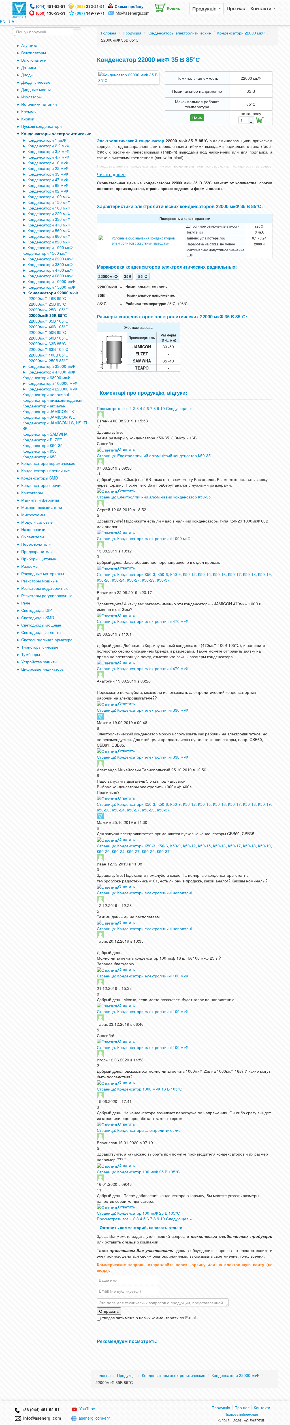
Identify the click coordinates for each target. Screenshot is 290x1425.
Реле (25, 603)
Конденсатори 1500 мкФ (45, 253)
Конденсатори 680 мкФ (49, 236)
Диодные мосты (36, 89)
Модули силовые (37, 522)
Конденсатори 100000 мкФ (52, 383)
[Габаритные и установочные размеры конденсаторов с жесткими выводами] (112, 351)
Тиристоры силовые (39, 647)
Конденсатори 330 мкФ (49, 219)
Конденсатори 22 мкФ (47, 168)
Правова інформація (241, 1414)
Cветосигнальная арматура (46, 639)
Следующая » (179, 408)
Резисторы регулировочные (46, 595)
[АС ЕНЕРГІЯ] (19, 9)
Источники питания (39, 104)
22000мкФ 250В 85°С (48, 360)
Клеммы (29, 111)
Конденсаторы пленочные (45, 470)
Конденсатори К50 (39, 451)
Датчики (28, 67)
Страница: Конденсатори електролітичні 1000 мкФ (144, 538)
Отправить (109, 1311)
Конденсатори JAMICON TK (48, 411)
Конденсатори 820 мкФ (49, 242)
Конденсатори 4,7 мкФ (48, 157)
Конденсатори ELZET (42, 439)
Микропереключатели (41, 507)
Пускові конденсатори (41, 126)
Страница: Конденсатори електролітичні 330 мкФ (142, 710)
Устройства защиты (39, 661)
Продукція (205, 8)
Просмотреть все (113, 408)
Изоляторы (31, 97)
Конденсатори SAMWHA (44, 434)
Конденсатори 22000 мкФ (52, 292)
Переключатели (36, 544)
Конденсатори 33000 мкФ (51, 366)
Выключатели (33, 60)
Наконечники (33, 529)
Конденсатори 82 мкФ (47, 191)
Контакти (261, 8)
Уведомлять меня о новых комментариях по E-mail (149, 1317)
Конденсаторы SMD (39, 478)
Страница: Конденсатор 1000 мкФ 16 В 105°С (139, 1089)
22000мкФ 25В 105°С (48, 309)
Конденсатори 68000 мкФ (46, 377)
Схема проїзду (129, 6)
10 (162, 408)
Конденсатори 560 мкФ (49, 230)
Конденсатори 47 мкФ (47, 179)
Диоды (27, 74)
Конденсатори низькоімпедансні (52, 400)
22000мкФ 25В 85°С (47, 304)
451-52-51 (50, 6)
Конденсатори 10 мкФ (47, 162)
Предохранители (37, 551)
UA (11, 21)
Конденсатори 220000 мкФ (52, 389)
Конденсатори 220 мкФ (49, 213)
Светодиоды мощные (41, 625)
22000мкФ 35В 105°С (48, 321)
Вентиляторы (33, 52)
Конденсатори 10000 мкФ (51, 281)
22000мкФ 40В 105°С (48, 326)
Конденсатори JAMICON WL (48, 417)
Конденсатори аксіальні (44, 406)
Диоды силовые (35, 82)
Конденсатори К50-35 (42, 445)
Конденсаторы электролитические (56, 133)
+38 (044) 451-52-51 (39, 1409)
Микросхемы (33, 514)
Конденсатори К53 (39, 456)
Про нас (236, 8)
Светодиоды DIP (36, 610)
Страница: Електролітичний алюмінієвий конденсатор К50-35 (154, 455)
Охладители (32, 536)
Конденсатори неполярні (45, 394)
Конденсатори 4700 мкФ (50, 270)
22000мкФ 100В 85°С (48, 355)
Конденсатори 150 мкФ (49, 202)
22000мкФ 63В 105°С (48, 349)
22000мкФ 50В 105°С (48, 338)
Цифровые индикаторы (43, 669)
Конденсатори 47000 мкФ (51, 372)
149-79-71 (90, 13)
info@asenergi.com (132, 13)
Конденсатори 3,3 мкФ (48, 151)
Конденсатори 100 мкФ (49, 196)
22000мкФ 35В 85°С (48, 315)
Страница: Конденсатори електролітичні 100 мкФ (142, 976)
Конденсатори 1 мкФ (46, 140)
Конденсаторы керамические (48, 463)
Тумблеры (30, 654)
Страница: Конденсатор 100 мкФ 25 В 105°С (138, 1171)
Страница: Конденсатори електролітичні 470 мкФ (142, 621)
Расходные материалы (42, 573)
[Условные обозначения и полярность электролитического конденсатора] (141, 240)
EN (2, 21)
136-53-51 (50, 13)
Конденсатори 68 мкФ (47, 185)
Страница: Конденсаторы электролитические (139, 1130)
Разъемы (29, 566)
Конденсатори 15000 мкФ (51, 287)
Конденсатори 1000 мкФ (50, 247)
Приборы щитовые (38, 559)
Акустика (29, 45)
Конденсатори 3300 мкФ (50, 264)
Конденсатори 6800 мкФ (50, 275)
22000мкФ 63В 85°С (47, 343)
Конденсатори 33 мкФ (47, 174)
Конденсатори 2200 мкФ (50, 259)
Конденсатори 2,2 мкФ (48, 145)
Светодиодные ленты (41, 632)
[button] (166, 6)
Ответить (126, 449)
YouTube (87, 1408)
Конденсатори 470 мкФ (49, 225)
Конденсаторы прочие (42, 485)
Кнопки (27, 119)
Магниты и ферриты (40, 500)
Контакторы (32, 492)
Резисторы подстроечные (45, 588)
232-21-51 (90, 6)
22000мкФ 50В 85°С (47, 332)
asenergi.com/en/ (94, 1418)
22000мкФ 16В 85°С (47, 298)
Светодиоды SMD (37, 617)
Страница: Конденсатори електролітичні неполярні (144, 892)
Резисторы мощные (39, 581)
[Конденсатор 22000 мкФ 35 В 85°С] (128, 77)
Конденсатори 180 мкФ (49, 208)
